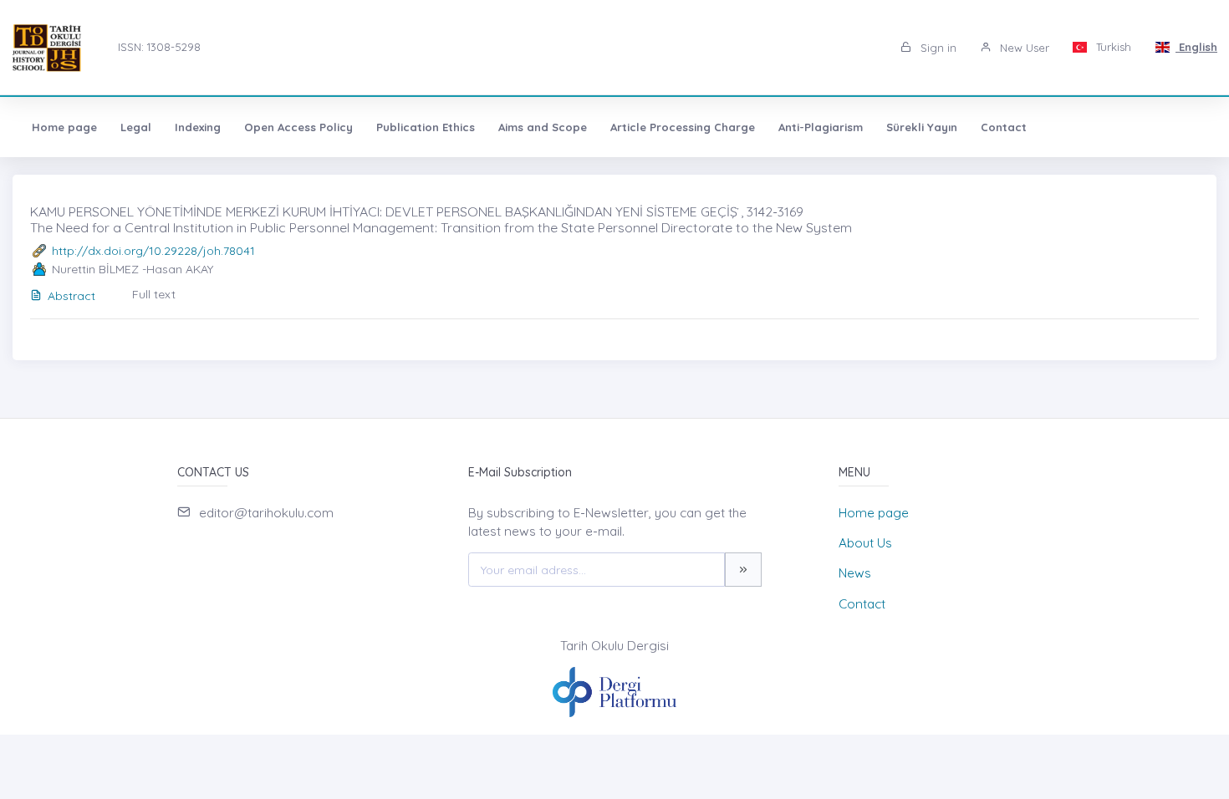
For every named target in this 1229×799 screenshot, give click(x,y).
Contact (1004, 127)
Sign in (936, 47)
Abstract (71, 295)
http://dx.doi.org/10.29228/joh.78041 (153, 250)
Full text (154, 294)
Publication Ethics (425, 127)
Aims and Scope (542, 127)
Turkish (1112, 46)
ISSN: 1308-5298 (159, 46)
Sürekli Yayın (921, 127)
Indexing (198, 127)
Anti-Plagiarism (820, 127)
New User (1023, 47)
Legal (135, 127)
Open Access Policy (298, 127)
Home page (64, 127)
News (855, 573)
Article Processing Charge (682, 127)
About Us (865, 543)
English (1196, 46)
